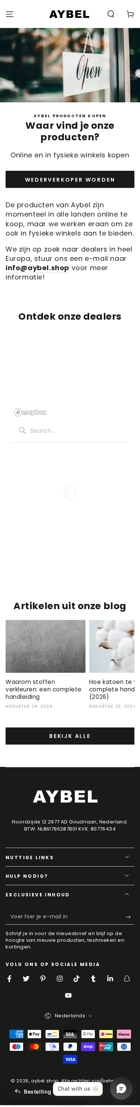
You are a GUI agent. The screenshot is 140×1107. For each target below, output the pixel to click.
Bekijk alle (70, 736)
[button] (111, 14)
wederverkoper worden (70, 179)
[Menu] (9, 14)
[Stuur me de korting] (130, 917)
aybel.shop (45, 1081)
